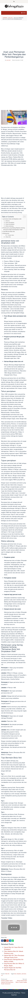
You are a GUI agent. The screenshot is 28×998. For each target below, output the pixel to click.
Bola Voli (7, 973)
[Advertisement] (14, 36)
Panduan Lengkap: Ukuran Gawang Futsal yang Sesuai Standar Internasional (7, 981)
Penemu (8, 220)
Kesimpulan (6, 233)
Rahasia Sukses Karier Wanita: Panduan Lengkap (21, 980)
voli (2, 975)
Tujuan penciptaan (10, 224)
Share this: (8, 237)
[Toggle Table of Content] (23, 216)
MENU (24, 13)
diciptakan (19, 973)
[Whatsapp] (13, 941)
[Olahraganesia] (14, 6)
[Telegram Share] (10, 941)
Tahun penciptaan (10, 222)
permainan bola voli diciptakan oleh (12, 219)
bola (15, 973)
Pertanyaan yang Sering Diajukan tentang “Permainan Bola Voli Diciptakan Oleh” (14, 228)
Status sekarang (9, 226)
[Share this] (2, 941)
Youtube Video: (11, 235)
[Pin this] (7, 941)
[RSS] (14, 1)
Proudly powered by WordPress (11, 993)
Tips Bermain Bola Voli (9, 231)
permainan (24, 973)
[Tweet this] (5, 941)
